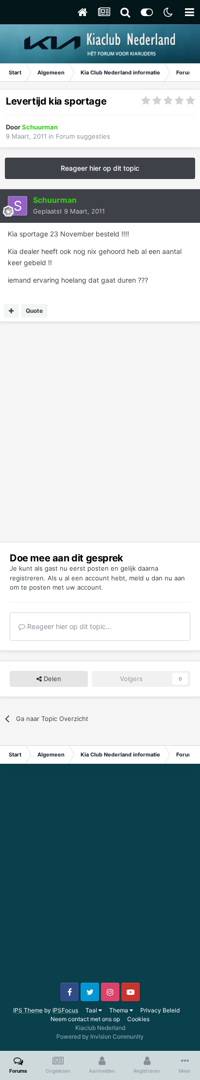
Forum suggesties (83, 136)
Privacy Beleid (160, 1010)
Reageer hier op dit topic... (68, 626)
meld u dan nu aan (157, 578)
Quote (34, 310)
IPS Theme (28, 1010)
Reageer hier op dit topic (100, 168)
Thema (119, 1010)
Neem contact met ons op (85, 1019)
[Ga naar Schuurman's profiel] (17, 206)
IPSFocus (65, 1010)
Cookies (138, 1019)
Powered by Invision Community (100, 1036)
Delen (51, 679)
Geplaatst (69, 211)
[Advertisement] (100, 432)
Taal (92, 1010)
